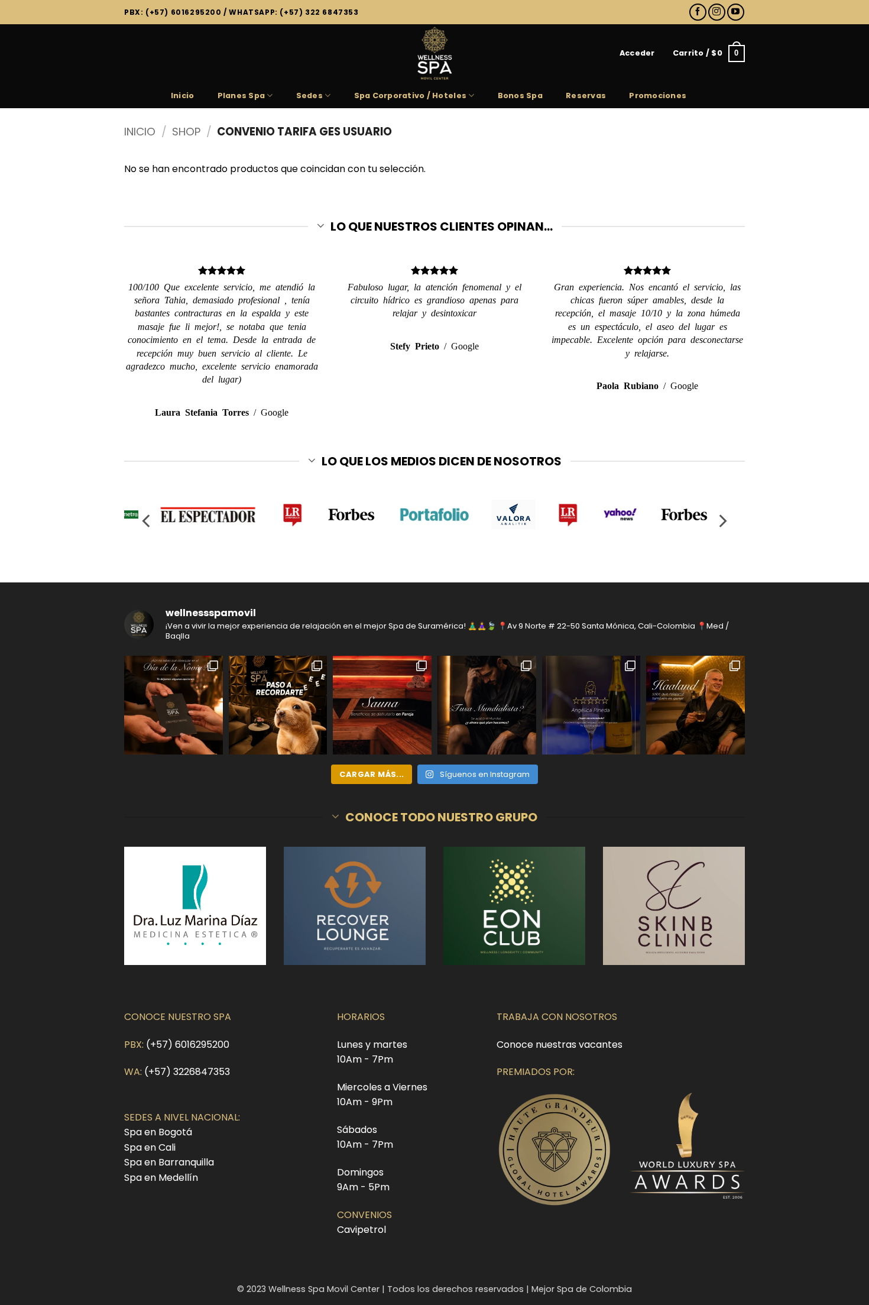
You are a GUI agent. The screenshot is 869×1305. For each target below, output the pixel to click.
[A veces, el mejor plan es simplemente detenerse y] (382, 705)
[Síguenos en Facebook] (697, 12)
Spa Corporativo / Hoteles (410, 95)
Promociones (657, 95)
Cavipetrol (361, 1229)
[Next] (721, 521)
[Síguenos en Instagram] (716, 12)
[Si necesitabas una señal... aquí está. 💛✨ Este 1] (278, 705)
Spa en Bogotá (158, 1132)
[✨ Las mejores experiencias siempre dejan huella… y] (591, 705)
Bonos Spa (520, 95)
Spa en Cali (150, 1147)
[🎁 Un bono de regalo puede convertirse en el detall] (173, 705)
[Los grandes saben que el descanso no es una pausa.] (695, 705)
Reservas (586, 95)
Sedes (309, 95)
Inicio (182, 95)
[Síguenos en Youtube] (735, 12)
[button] (637, 53)
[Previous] (147, 521)
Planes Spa (241, 95)
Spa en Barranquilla (169, 1162)
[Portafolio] (435, 514)
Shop (186, 131)
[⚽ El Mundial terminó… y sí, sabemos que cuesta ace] (486, 705)
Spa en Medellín (161, 1177)
